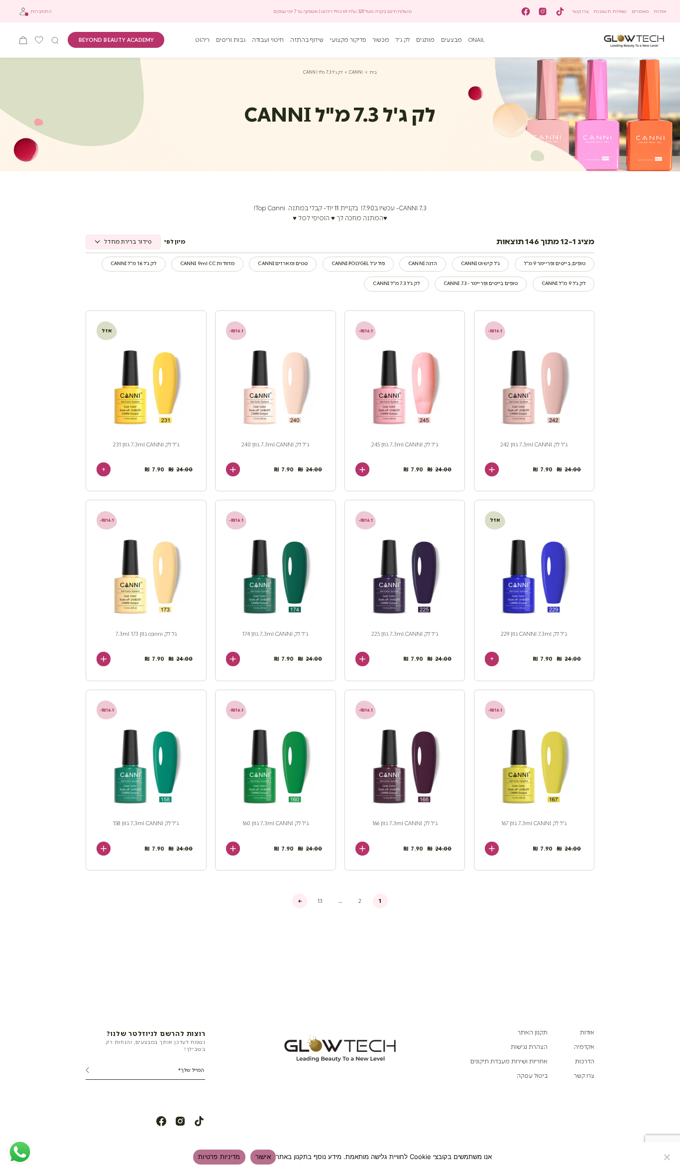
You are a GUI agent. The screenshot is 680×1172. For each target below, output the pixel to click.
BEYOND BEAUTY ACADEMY (116, 39)
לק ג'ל (403, 40)
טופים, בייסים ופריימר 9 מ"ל (555, 264)
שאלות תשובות (610, 11)
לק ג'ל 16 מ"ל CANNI (134, 264)
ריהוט (202, 40)
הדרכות (584, 1061)
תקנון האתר (533, 1032)
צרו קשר (580, 11)
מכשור (380, 40)
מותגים (425, 40)
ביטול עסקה (532, 1076)
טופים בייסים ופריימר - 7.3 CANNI (481, 284)
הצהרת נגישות (529, 1047)
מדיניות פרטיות (219, 1157)
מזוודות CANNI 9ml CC (207, 264)
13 (320, 901)
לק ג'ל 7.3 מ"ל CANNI (396, 284)
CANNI (356, 72)
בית (373, 72)
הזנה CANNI (422, 264)
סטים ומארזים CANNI (283, 264)
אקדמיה (584, 1047)
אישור (263, 1157)
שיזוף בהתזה (307, 40)
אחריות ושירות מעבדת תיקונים (509, 1061)
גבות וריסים (230, 40)
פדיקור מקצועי (348, 40)
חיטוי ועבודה (268, 40)
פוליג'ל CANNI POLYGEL (358, 264)
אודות (660, 11)
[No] (668, 1157)
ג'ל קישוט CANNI (480, 264)
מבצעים (451, 40)
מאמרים (640, 11)
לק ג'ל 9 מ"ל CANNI (564, 284)
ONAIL (476, 40)
